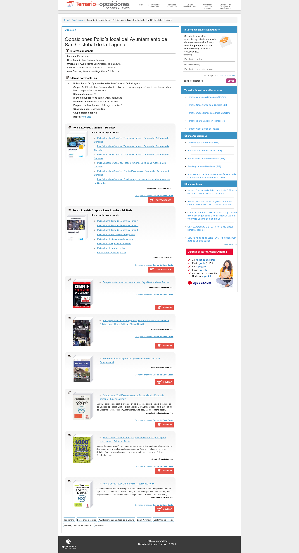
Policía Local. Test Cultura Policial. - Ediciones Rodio (128, 483)
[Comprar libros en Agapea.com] (164, 308)
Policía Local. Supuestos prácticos (114, 243)
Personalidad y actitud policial (111, 252)
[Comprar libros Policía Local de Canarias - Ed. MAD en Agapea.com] (160, 200)
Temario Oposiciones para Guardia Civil (207, 104)
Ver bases (86, 116)
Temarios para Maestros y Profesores (206, 120)
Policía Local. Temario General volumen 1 (117, 220)
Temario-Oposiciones (73, 20)
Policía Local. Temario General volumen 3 (117, 229)
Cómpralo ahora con (154, 195)
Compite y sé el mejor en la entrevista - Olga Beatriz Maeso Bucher (136, 282)
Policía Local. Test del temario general (116, 234)
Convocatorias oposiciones (154, 5)
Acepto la (222, 75)
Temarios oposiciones (172, 5)
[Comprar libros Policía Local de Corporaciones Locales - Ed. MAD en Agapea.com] (160, 270)
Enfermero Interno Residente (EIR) (204, 150)
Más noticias (230, 244)
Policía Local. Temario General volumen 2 (117, 225)
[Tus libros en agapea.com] (209, 268)
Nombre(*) (187, 54)
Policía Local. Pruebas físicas (111, 247)
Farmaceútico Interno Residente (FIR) (206, 158)
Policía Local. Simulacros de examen (115, 238)
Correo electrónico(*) (192, 64)
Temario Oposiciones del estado (203, 128)
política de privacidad (226, 75)
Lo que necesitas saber (190, 5)
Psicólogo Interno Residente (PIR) (204, 166)
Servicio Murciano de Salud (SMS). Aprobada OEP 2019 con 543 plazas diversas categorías (210, 203)
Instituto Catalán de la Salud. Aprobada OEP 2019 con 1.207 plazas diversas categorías (212, 192)
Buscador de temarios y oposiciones (225, 6)
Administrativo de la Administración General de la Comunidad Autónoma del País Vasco (211, 176)
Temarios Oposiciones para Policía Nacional (209, 112)
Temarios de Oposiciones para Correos (206, 96)
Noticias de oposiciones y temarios (208, 6)
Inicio (141, 4)
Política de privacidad (157, 540)
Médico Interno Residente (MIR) (203, 142)
